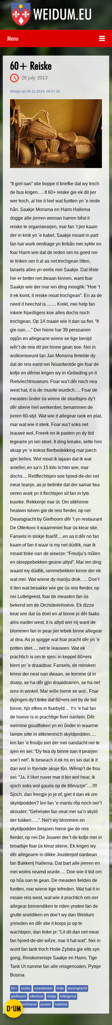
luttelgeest (68, 996)
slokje (51, 996)
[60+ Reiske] (56, 133)
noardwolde (43, 988)
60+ (14, 988)
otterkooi (36, 996)
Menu (12, 38)
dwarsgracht (77, 988)
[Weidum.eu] (56, 16)
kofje (60, 988)
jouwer (45, 1004)
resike (25, 988)
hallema (61, 1004)
